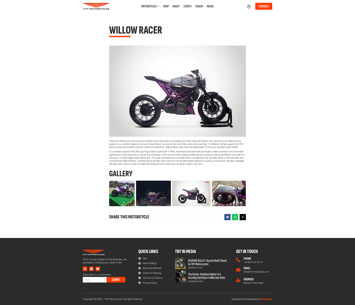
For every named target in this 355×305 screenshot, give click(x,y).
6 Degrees (266, 299)
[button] (227, 217)
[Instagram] (85, 269)
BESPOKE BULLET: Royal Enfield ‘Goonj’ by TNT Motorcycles (207, 262)
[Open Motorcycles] (158, 6)
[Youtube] (98, 269)
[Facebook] (91, 269)
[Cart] (249, 7)
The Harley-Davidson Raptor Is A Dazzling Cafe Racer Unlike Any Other (206, 276)
